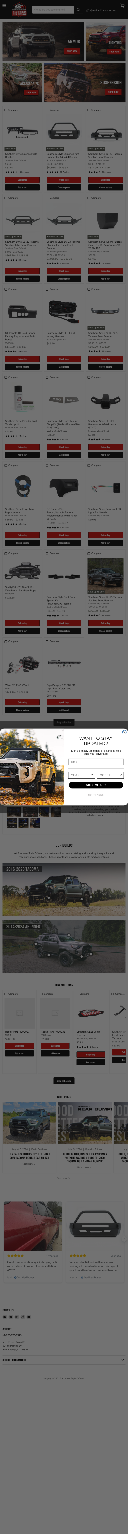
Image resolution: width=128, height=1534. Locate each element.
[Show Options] (92, 775)
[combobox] (80, 775)
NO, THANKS (96, 795)
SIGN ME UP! (96, 785)
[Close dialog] (124, 732)
